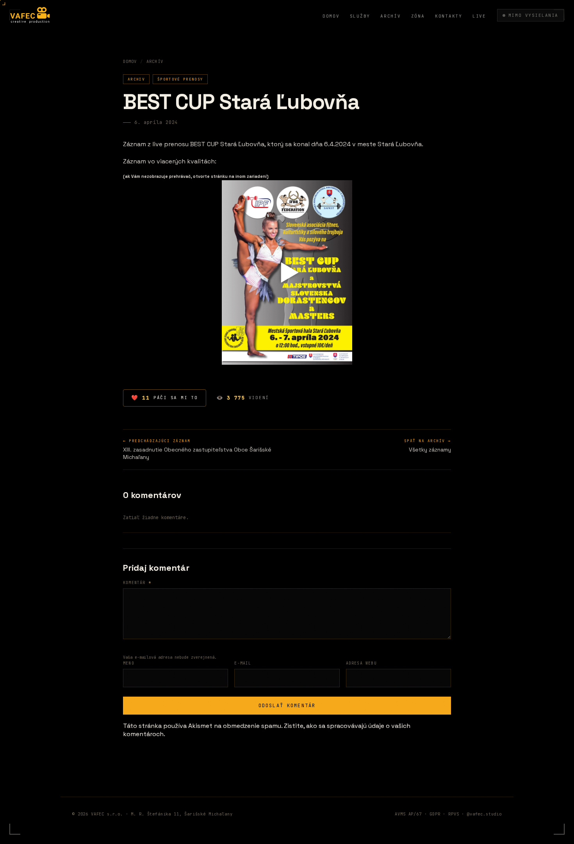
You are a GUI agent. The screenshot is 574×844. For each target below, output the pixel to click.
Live (479, 16)
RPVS (453, 814)
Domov (331, 16)
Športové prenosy (180, 79)
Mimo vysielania (533, 15)
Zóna (418, 16)
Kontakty (448, 16)
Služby (360, 16)
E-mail (242, 663)
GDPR (435, 814)
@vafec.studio (484, 814)
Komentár (137, 582)
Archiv (136, 79)
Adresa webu (361, 663)
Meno (128, 663)
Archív (390, 16)
